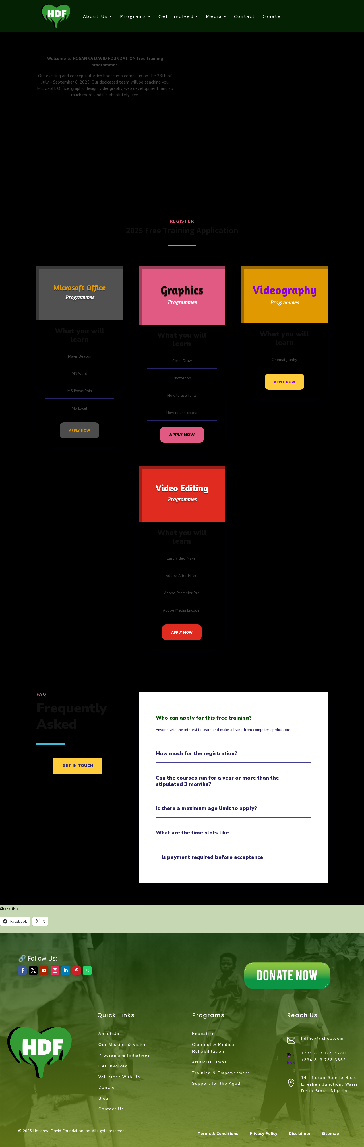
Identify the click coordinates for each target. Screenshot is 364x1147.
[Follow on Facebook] (22, 970)
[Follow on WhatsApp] (87, 970)
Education (203, 1033)
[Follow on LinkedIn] (65, 970)
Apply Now (79, 430)
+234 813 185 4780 (323, 1053)
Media (214, 16)
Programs (133, 16)
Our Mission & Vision (122, 1044)
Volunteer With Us (119, 1077)
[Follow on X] (33, 970)
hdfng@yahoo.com (322, 1038)
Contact (244, 16)
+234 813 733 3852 (323, 1059)
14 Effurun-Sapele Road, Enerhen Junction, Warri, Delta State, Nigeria (330, 1084)
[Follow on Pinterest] (76, 970)
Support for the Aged (216, 1083)
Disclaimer (300, 1133)
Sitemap (330, 1133)
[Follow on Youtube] (44, 970)
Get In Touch (78, 765)
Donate (271, 16)
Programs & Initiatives (124, 1055)
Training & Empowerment (221, 1073)
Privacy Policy (264, 1133)
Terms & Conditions (218, 1133)
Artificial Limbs (209, 1062)
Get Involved (176, 16)
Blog (103, 1098)
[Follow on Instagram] (55, 970)
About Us (95, 16)
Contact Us (111, 1109)
